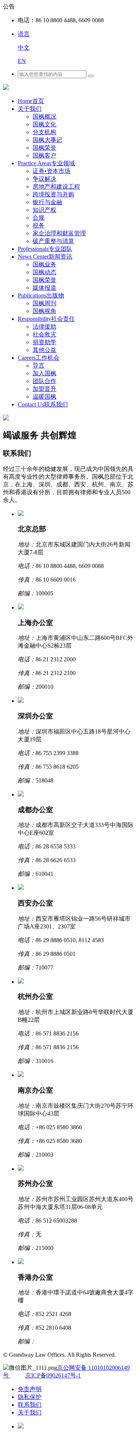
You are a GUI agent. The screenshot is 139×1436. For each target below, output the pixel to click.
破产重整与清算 (53, 241)
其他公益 (44, 350)
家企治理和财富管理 (59, 233)
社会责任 (46, 319)
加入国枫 (44, 373)
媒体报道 (44, 288)
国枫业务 (44, 264)
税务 (38, 225)
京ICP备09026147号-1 (53, 1375)
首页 (31, 101)
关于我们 (30, 109)
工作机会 (38, 358)
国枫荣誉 (44, 147)
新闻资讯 (45, 256)
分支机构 (44, 132)
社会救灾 (44, 334)
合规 (38, 218)
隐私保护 (30, 1397)
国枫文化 (44, 124)
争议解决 (44, 179)
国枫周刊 (44, 303)
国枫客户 (44, 155)
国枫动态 (44, 272)
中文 (24, 47)
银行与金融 (47, 202)
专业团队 (45, 249)
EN (22, 61)
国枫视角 (44, 311)
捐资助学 (44, 342)
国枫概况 (44, 116)
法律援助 (44, 326)
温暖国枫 (44, 396)
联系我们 (43, 404)
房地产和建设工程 (56, 186)
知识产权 (44, 210)
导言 (38, 365)
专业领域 (46, 163)
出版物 (41, 295)
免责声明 (30, 1389)
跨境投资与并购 (53, 194)
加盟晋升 (44, 389)
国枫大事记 (47, 140)
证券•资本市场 (51, 171)
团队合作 (44, 381)
